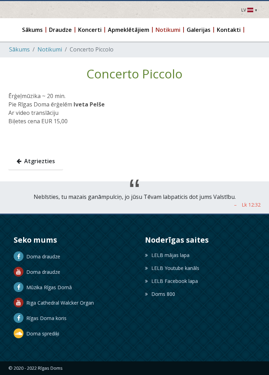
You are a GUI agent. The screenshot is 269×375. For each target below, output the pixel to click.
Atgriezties (38, 161)
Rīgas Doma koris (45, 318)
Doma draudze (41, 256)
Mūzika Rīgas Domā (47, 287)
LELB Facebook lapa (174, 281)
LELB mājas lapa (170, 255)
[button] (32, 29)
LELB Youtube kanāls (175, 268)
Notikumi (49, 49)
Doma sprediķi (41, 333)
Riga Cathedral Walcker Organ (58, 302)
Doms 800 (163, 294)
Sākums (19, 49)
